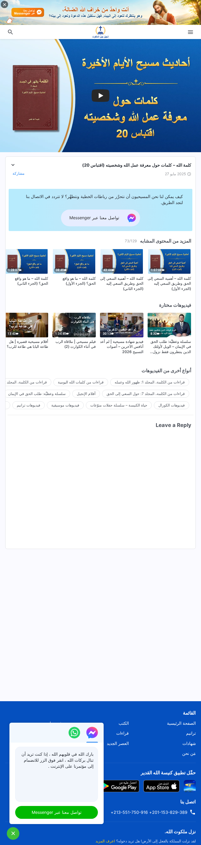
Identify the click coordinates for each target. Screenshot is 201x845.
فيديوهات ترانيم (28, 405)
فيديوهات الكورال (171, 405)
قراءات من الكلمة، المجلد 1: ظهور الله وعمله (150, 382)
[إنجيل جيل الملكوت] (100, 32)
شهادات (189, 743)
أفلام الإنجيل (86, 393)
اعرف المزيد (105, 841)
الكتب (124, 723)
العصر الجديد (118, 743)
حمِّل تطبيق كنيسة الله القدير (168, 772)
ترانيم (191, 733)
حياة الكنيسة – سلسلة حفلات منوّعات (118, 405)
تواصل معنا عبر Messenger (56, 812)
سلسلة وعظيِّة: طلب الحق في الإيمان (37, 393)
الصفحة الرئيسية (181, 723)
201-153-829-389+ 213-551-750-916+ (149, 812)
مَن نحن (189, 753)
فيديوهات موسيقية (65, 405)
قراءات (122, 733)
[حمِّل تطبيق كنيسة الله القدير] (190, 785)
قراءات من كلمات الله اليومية (81, 382)
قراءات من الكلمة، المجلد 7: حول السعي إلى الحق (146, 393)
